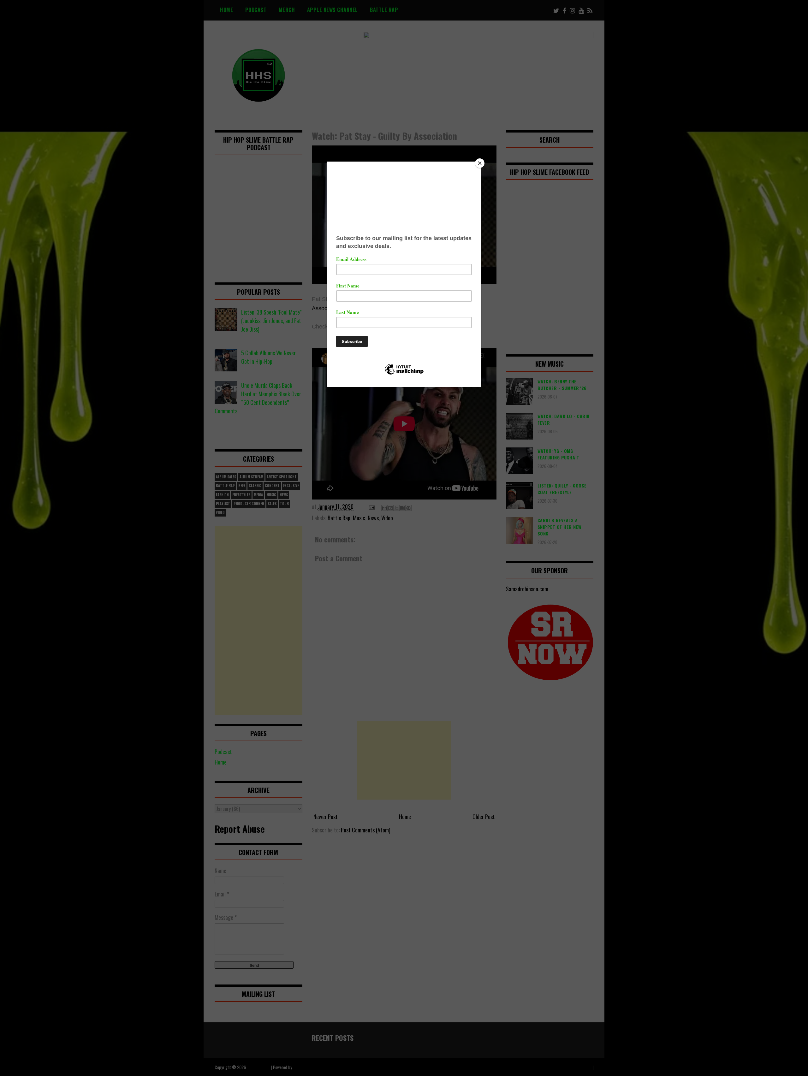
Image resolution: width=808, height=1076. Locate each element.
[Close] (479, 163)
